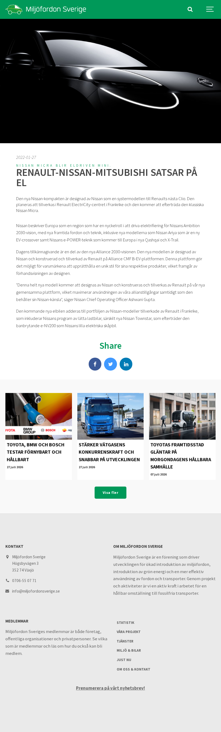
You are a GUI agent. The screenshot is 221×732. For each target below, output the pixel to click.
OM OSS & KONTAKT (133, 669)
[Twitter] (110, 364)
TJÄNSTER (125, 641)
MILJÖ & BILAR (129, 650)
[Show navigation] (210, 9)
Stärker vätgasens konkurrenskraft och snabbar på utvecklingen (109, 452)
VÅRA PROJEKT (129, 632)
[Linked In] (126, 364)
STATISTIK (125, 622)
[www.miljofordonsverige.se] (45, 9)
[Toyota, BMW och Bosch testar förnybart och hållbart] (38, 416)
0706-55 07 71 (24, 580)
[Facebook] (95, 364)
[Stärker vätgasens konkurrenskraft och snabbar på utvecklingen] (110, 416)
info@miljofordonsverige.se (36, 591)
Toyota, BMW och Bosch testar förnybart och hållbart (35, 452)
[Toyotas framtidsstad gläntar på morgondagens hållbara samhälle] (182, 416)
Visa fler (111, 492)
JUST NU (124, 660)
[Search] (190, 9)
